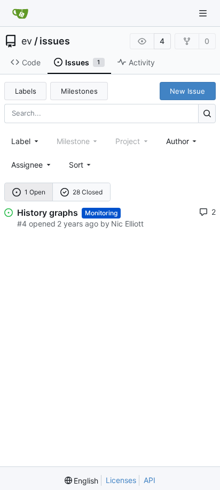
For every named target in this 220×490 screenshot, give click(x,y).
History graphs (47, 212)
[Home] (20, 13)
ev (26, 41)
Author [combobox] (177, 141)
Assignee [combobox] (27, 164)
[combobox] (25, 141)
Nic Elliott (127, 223)
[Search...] (207, 113)
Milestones (79, 91)
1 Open (35, 192)
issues (55, 41)
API (149, 480)
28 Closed (88, 192)
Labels (25, 91)
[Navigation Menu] (204, 13)
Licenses (121, 480)
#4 (22, 223)
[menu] (81, 164)
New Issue (187, 91)
